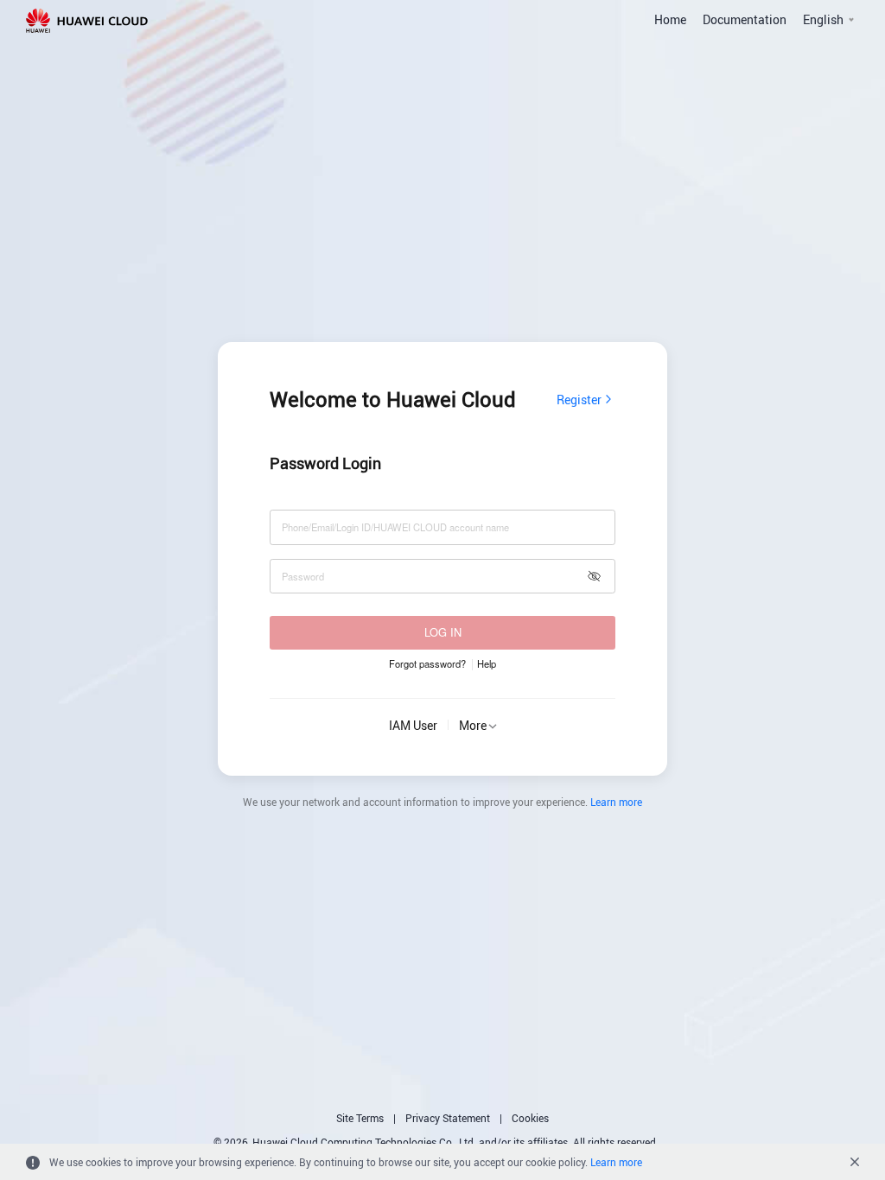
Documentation (744, 19)
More (473, 725)
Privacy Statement (447, 1118)
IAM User (413, 725)
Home (670, 19)
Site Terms (360, 1118)
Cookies (530, 1118)
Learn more (616, 802)
